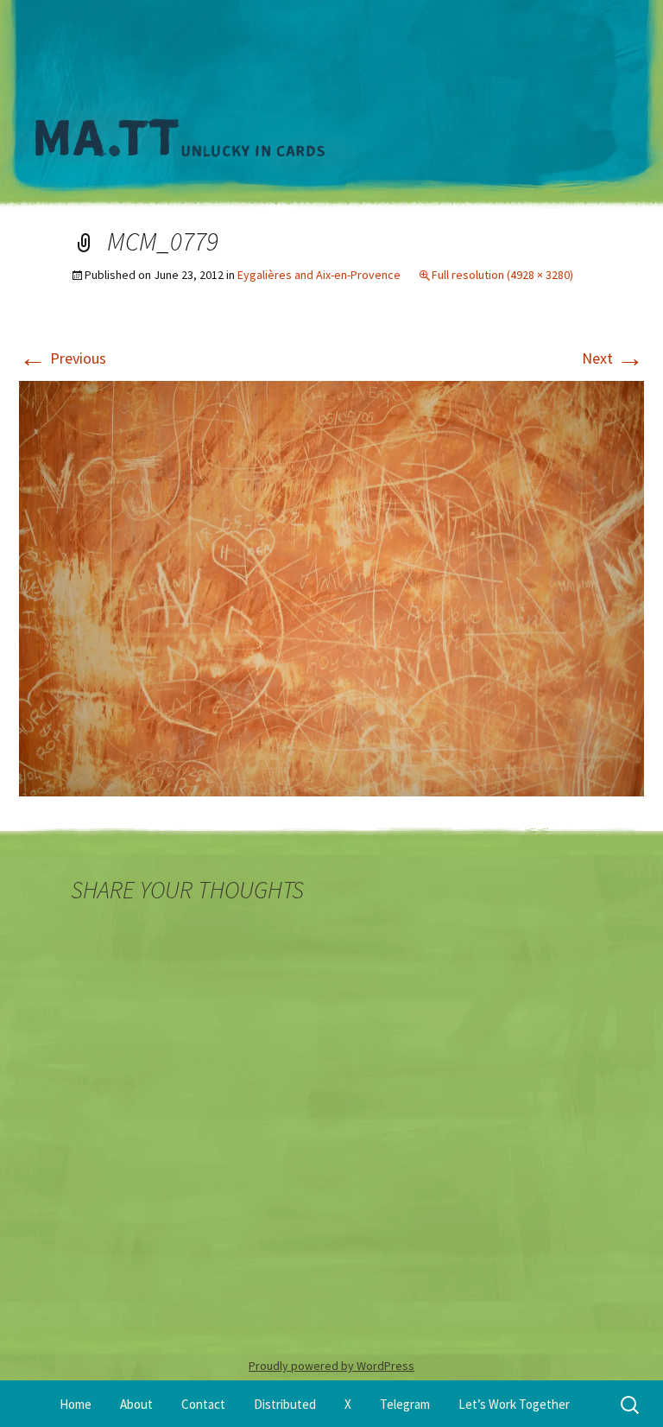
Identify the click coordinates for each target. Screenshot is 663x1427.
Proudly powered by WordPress (331, 1365)
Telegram (405, 1404)
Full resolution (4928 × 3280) (502, 274)
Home (76, 1404)
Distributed (285, 1404)
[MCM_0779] (331, 587)
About (136, 1404)
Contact (203, 1404)
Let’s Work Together (514, 1404)
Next (613, 358)
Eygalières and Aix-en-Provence (319, 274)
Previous (62, 358)
